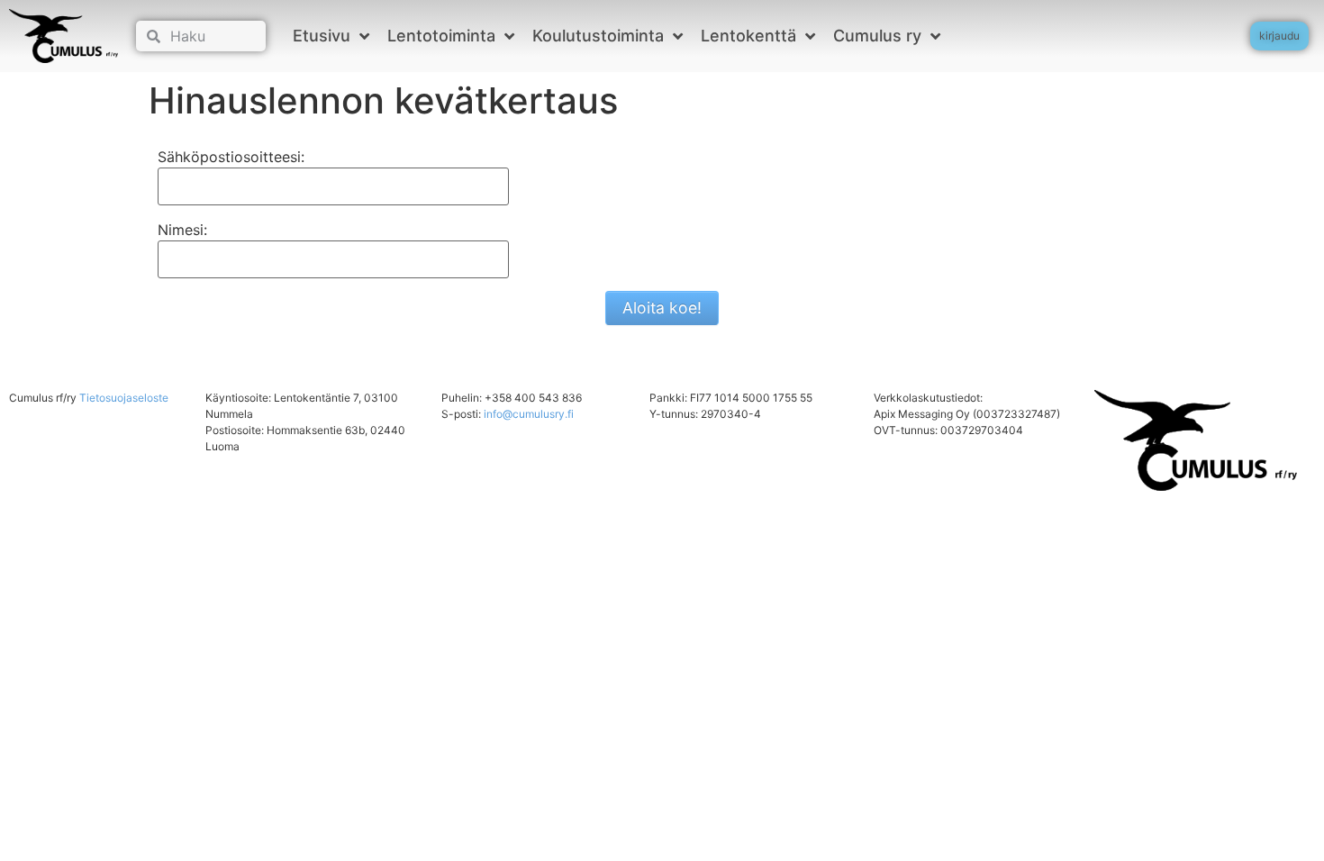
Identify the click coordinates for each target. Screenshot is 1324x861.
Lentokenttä (748, 35)
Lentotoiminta (441, 35)
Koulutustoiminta (598, 35)
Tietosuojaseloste (123, 397)
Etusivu (321, 35)
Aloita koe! (662, 307)
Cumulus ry (877, 35)
